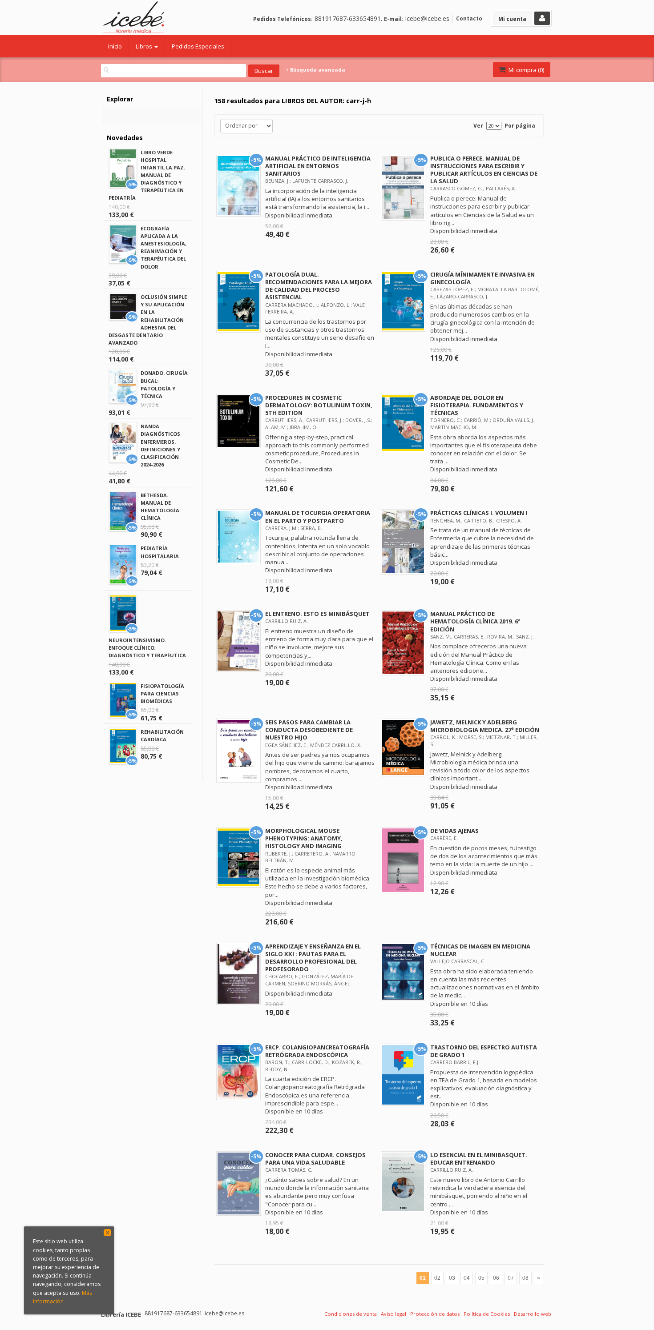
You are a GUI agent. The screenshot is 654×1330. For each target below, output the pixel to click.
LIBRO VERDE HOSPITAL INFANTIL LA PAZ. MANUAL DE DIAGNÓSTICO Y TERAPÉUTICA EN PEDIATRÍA (147, 175)
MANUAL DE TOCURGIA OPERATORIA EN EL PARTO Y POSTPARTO (317, 516)
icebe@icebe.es (427, 18)
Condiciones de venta (350, 1313)
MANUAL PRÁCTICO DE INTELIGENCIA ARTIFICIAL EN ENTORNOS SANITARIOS (318, 165)
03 (452, 1278)
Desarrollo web (532, 1313)
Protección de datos (435, 1313)
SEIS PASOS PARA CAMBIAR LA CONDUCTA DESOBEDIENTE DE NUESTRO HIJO (309, 729)
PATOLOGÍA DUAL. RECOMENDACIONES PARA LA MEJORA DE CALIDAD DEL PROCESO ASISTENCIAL (318, 285)
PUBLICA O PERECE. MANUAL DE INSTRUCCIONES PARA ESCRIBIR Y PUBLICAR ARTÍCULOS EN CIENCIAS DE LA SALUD (483, 169)
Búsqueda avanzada (317, 69)
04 (467, 1278)
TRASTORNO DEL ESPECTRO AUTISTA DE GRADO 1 (483, 1051)
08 (525, 1278)
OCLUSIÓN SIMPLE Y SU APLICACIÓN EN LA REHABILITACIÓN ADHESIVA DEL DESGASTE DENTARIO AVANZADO (148, 319)
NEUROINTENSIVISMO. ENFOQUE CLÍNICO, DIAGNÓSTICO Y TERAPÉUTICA (147, 648)
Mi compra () (525, 70)
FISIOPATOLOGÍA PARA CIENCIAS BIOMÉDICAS (162, 693)
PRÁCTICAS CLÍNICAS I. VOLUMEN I (478, 513)
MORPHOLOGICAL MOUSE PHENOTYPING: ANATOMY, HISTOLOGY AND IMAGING (304, 838)
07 (511, 1278)
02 (437, 1278)
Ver (478, 125)
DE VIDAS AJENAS (454, 831)
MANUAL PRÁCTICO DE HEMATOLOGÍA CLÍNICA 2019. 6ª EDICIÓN (475, 621)
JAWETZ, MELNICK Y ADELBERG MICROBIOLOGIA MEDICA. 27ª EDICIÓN (484, 726)
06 (496, 1278)
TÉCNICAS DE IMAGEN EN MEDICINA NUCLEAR (480, 950)
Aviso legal (393, 1313)
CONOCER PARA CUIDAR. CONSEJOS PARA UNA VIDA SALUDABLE (315, 1158)
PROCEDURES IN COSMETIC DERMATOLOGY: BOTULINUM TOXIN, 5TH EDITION (318, 405)
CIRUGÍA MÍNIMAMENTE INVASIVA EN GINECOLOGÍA (482, 278)
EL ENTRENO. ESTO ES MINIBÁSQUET (317, 614)
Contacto (469, 18)
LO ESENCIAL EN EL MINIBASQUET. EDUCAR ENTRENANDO (478, 1158)
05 (481, 1278)
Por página (520, 125)
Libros (144, 46)
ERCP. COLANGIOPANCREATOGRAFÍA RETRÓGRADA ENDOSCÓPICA (317, 1051)
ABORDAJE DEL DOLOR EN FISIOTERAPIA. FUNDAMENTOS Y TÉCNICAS (476, 405)
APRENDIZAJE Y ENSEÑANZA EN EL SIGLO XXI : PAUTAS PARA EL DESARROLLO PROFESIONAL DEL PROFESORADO (313, 957)
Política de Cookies (487, 1313)
